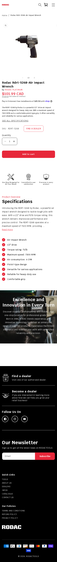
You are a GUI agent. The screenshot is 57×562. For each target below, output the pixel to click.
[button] (52, 5)
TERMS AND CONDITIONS (13, 510)
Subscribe (45, 456)
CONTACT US (8, 497)
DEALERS (6, 486)
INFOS (5, 490)
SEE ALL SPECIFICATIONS (15, 120)
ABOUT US (7, 483)
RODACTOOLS (32, 556)
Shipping (5, 96)
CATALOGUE (7, 494)
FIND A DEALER (33, 128)
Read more (7, 229)
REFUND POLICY (9, 514)
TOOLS (5, 479)
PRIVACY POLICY (10, 518)
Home (4, 15)
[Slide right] (34, 78)
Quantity (6, 135)
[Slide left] (23, 78)
